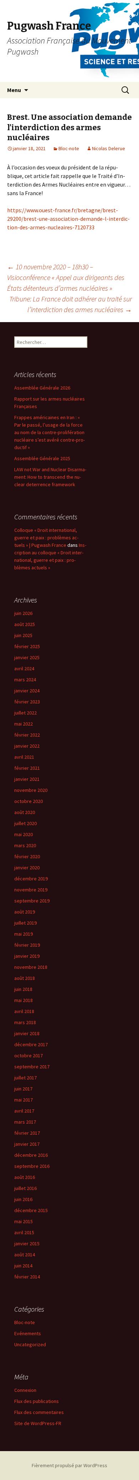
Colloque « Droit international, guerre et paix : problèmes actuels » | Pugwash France (46, 537)
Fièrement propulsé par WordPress (69, 1465)
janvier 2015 (27, 1243)
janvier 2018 (27, 1033)
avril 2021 (24, 757)
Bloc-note (68, 148)
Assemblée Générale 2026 (42, 388)
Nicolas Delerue (108, 148)
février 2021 (27, 768)
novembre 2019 (30, 889)
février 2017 (27, 1133)
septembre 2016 (32, 1166)
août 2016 (24, 1177)
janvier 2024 (27, 690)
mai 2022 (23, 724)
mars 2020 (25, 845)
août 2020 (24, 812)
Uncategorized (30, 1344)
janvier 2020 (27, 867)
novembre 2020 (30, 790)
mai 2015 (23, 1221)
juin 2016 (23, 1199)
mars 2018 (25, 1022)
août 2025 (24, 624)
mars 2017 (25, 1122)
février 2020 (27, 856)
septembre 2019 (32, 900)
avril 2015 (24, 1232)
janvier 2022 (27, 746)
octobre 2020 (28, 801)
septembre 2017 (32, 1066)
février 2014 (27, 1276)
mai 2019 (23, 934)
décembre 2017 (31, 1044)
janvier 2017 (27, 1144)
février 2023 (27, 701)
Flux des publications (36, 1401)
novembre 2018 (30, 967)
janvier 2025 (27, 657)
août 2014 (24, 1254)
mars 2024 (25, 679)
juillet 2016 (25, 1188)
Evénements (27, 1333)
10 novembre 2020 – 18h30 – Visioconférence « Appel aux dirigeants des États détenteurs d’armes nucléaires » (65, 277)
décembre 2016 (31, 1155)
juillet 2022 (25, 713)
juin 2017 (23, 1088)
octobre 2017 (28, 1055)
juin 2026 (23, 613)
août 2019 (24, 912)
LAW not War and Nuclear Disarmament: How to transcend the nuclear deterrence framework (50, 477)
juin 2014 (23, 1265)
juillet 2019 (25, 923)
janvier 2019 (27, 956)
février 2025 (27, 646)
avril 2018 (24, 1011)
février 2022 (27, 735)
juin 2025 (23, 635)
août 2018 (24, 978)
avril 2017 (24, 1111)
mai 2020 (23, 834)
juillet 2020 (25, 823)
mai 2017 (23, 1100)
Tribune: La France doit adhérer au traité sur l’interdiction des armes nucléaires (70, 304)
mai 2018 (23, 1000)
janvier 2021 (27, 779)
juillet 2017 (25, 1077)
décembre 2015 (31, 1210)
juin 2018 (23, 989)
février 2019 (27, 945)
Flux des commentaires (39, 1412)
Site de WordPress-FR (37, 1423)
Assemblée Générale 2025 (42, 458)
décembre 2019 (31, 878)
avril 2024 (24, 668)
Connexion (25, 1390)
